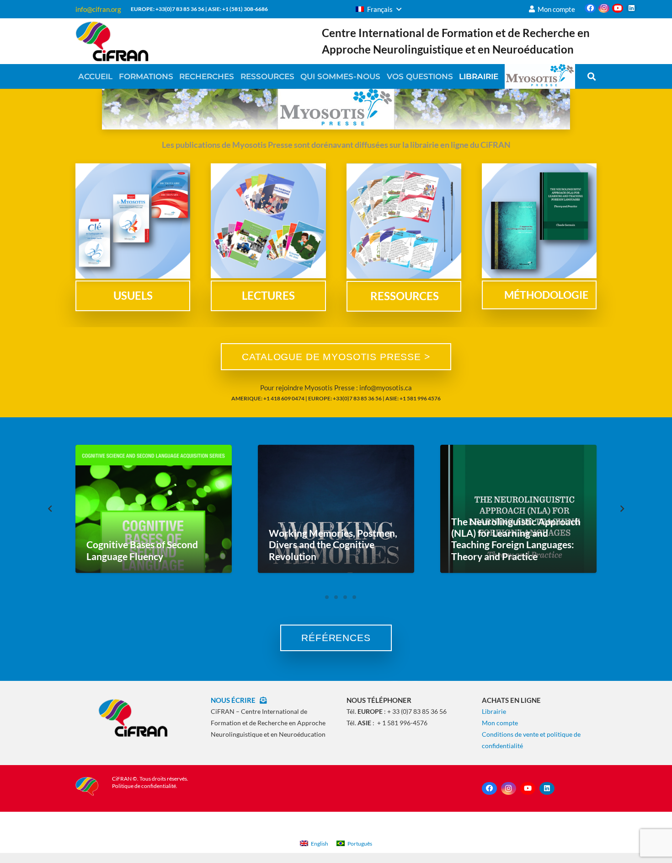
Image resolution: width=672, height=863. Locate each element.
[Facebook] (590, 8)
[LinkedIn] (631, 8)
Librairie (494, 711)
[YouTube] (617, 8)
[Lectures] (268, 220)
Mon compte (500, 723)
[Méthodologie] (539, 220)
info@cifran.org (98, 9)
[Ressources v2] (404, 221)
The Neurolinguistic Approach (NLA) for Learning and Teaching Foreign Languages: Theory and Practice (516, 539)
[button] (378, 9)
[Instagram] (603, 8)
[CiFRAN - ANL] (132, 717)
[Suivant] (622, 508)
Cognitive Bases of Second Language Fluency (142, 550)
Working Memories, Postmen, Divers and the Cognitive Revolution (333, 544)
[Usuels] (132, 221)
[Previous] (50, 508)
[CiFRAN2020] (112, 41)
